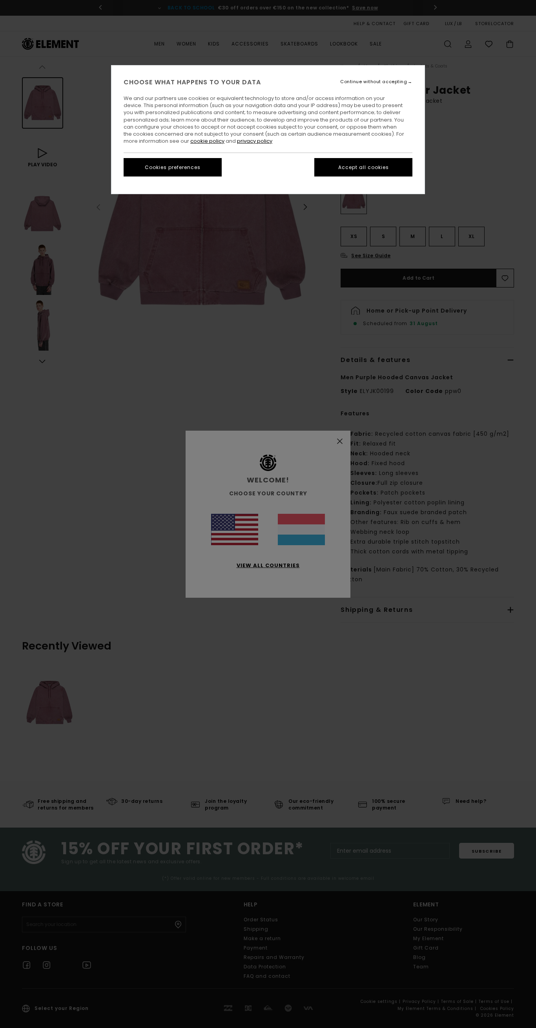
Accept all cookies (363, 167)
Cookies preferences (173, 167)
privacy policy (254, 141)
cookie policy (207, 141)
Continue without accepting (373, 82)
